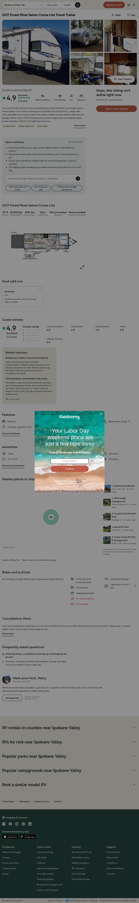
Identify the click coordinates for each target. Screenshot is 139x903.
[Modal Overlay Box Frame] (70, 451)
